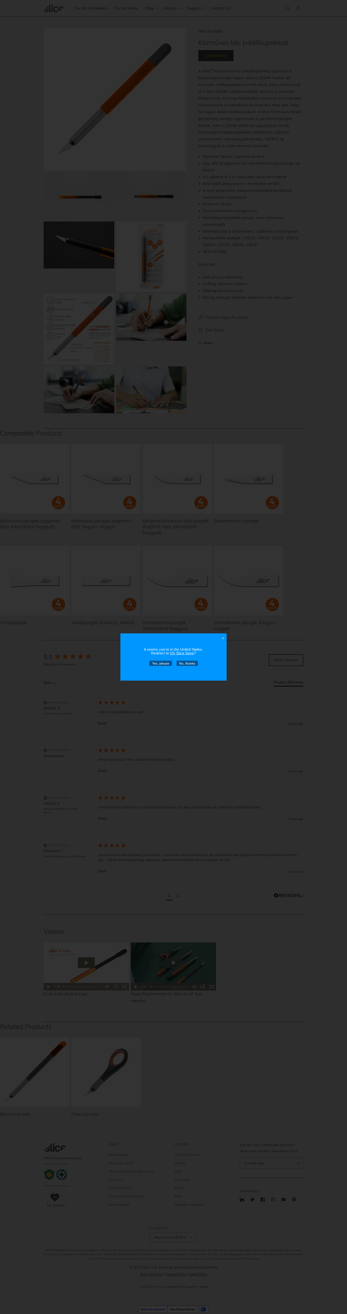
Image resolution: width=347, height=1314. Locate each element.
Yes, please (160, 663)
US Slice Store (182, 653)
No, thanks (187, 663)
